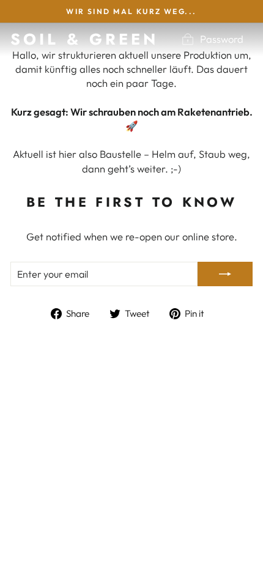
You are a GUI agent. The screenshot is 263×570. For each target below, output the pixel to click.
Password (221, 38)
